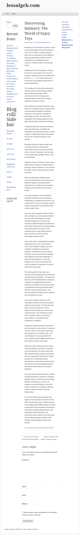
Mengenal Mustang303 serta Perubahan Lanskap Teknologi (12, 50)
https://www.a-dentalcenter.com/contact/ (67, 29)
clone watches (11, 159)
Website (24, 504)
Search (9, 22)
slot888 (64, 35)
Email (24, 495)
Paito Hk (9, 172)
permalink (51, 427)
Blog (39, 427)
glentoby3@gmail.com (45, 42)
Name (24, 486)
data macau (10, 149)
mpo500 (9, 177)
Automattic (35, 529)
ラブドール (33, 78)
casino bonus (11, 167)
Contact (13, 13)
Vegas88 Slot (11, 164)
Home (7, 13)
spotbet (9, 182)
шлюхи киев (10, 154)
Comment (25, 460)
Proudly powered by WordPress (13, 529)
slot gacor (10, 139)
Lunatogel (10, 144)
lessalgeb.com (23, 5)
